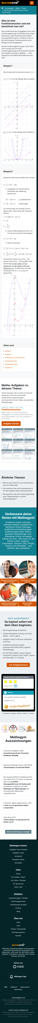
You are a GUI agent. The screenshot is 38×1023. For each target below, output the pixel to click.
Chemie (14, 956)
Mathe (18, 8)
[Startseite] (2, 8)
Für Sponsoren (18, 884)
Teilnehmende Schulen (18, 905)
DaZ (27, 954)
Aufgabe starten (11, 423)
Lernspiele (18, 856)
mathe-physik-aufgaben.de (18, 1010)
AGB (5, 987)
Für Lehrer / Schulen (18, 880)
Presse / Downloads (18, 929)
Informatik (21, 956)
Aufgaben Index (18, 853)
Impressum (18, 989)
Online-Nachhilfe (12, 950)
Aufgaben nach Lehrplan (18, 849)
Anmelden (18, 863)
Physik (31, 954)
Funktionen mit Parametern (15, 358)
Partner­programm (18, 932)
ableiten (8, 351)
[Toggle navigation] (32, 3)
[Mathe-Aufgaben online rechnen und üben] (10, 3)
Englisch (5, 954)
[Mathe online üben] (18, 945)
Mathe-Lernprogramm (26, 949)
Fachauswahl (9, 8)
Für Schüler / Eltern (18, 877)
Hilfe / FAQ (18, 887)
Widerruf (14, 987)
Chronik (18, 908)
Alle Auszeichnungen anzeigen (18, 832)
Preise (18, 874)
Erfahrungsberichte (18, 901)
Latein (32, 952)
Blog (18, 911)
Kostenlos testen (18, 859)
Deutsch (22, 954)
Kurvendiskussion (11, 364)
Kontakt (18, 936)
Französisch (13, 954)
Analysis (8, 354)
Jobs (18, 926)
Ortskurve (8, 368)
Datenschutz (25, 987)
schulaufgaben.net (18, 998)
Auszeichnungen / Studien (18, 898)
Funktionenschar (11, 361)
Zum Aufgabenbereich (18, 665)
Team (18, 922)
